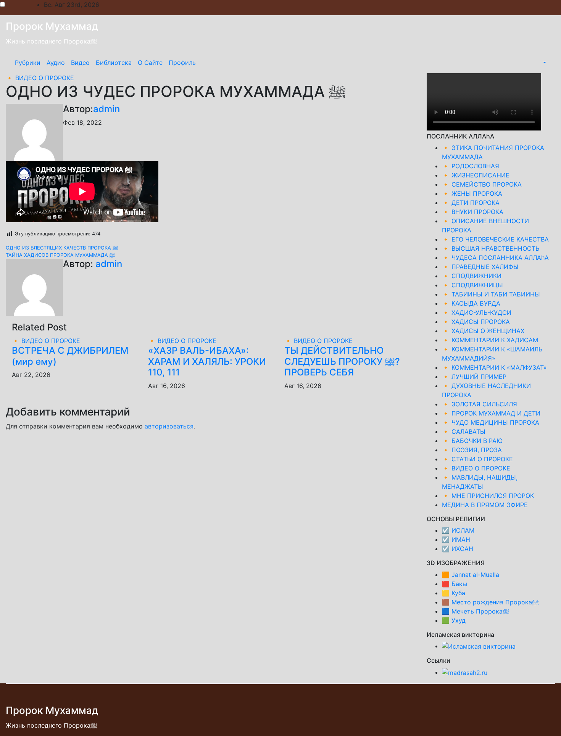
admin (106, 108)
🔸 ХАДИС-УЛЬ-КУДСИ (476, 312)
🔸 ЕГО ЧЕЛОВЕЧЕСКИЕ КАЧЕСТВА (495, 239)
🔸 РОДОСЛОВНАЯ (470, 166)
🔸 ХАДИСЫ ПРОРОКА (476, 321)
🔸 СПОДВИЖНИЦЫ (472, 285)
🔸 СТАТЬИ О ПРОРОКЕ (477, 459)
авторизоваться (169, 426)
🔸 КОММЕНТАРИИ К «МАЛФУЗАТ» (494, 367)
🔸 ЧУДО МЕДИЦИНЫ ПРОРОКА (490, 422)
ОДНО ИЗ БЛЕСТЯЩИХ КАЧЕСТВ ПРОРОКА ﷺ (62, 248)
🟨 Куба (453, 593)
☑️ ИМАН (456, 539)
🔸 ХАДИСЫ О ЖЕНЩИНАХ (483, 331)
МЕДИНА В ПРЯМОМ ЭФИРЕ (485, 505)
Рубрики (27, 62)
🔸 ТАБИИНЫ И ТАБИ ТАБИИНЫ (491, 294)
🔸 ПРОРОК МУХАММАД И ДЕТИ (491, 413)
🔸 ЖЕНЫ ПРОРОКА (472, 193)
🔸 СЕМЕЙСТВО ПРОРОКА (482, 184)
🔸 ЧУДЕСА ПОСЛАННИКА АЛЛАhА (495, 257)
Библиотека (114, 62)
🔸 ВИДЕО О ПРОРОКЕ (40, 78)
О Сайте (150, 62)
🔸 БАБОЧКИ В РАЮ (472, 440)
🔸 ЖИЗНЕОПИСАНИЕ (475, 175)
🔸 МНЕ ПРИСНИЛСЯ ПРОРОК (488, 495)
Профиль (182, 62)
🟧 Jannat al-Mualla (470, 574)
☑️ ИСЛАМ (458, 530)
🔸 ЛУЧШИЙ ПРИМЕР (474, 376)
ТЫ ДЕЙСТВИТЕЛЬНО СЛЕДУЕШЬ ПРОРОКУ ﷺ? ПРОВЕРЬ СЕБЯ (342, 361)
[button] (544, 62)
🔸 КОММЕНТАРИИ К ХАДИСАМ (490, 340)
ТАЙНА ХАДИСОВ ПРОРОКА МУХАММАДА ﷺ (60, 255)
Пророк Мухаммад (52, 26)
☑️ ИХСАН (457, 548)
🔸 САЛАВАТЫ (463, 431)
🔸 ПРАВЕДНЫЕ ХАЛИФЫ (480, 267)
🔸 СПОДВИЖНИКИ (471, 276)
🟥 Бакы (454, 584)
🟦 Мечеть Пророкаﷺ (475, 611)
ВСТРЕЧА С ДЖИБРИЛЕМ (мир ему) (70, 356)
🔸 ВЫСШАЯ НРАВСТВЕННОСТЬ (490, 248)
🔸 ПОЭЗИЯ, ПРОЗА (472, 450)
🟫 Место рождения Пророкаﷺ (490, 602)
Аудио (56, 62)
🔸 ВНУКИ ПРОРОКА (472, 212)
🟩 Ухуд (454, 620)
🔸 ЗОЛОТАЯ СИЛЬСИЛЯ (479, 404)
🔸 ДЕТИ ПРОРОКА (471, 202)
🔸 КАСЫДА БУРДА (471, 303)
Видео (80, 62)
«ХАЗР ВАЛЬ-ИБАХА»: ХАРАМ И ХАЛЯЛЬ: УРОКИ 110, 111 (207, 361)
